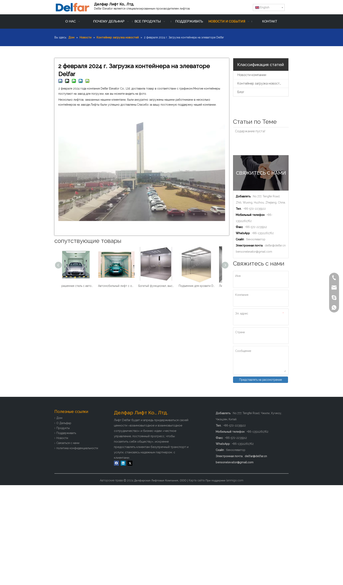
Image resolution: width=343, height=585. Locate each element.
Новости (62, 438)
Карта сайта (197, 480)
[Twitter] (129, 463)
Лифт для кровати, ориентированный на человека (202, 285)
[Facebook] (116, 463)
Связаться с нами (67, 443)
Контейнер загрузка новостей (260, 83)
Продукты (63, 428)
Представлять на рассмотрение (260, 379)
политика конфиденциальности (77, 448)
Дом (59, 418)
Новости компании (251, 75)
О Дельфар (63, 423)
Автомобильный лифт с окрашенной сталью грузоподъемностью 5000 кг (81, 285)
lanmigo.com (234, 480)
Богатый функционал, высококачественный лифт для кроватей (122, 285)
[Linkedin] (123, 463)
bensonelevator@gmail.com (254, 251)
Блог (240, 92)
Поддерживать (66, 433)
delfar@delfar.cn (275, 245)
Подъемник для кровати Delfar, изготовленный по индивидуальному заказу (162, 285)
